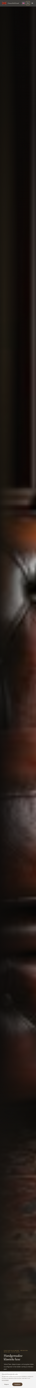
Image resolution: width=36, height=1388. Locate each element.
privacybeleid (5, 1380)
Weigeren (6, 1384)
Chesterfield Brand (13, 3)
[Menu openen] (32, 3)
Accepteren (17, 1384)
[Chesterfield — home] (4, 3)
